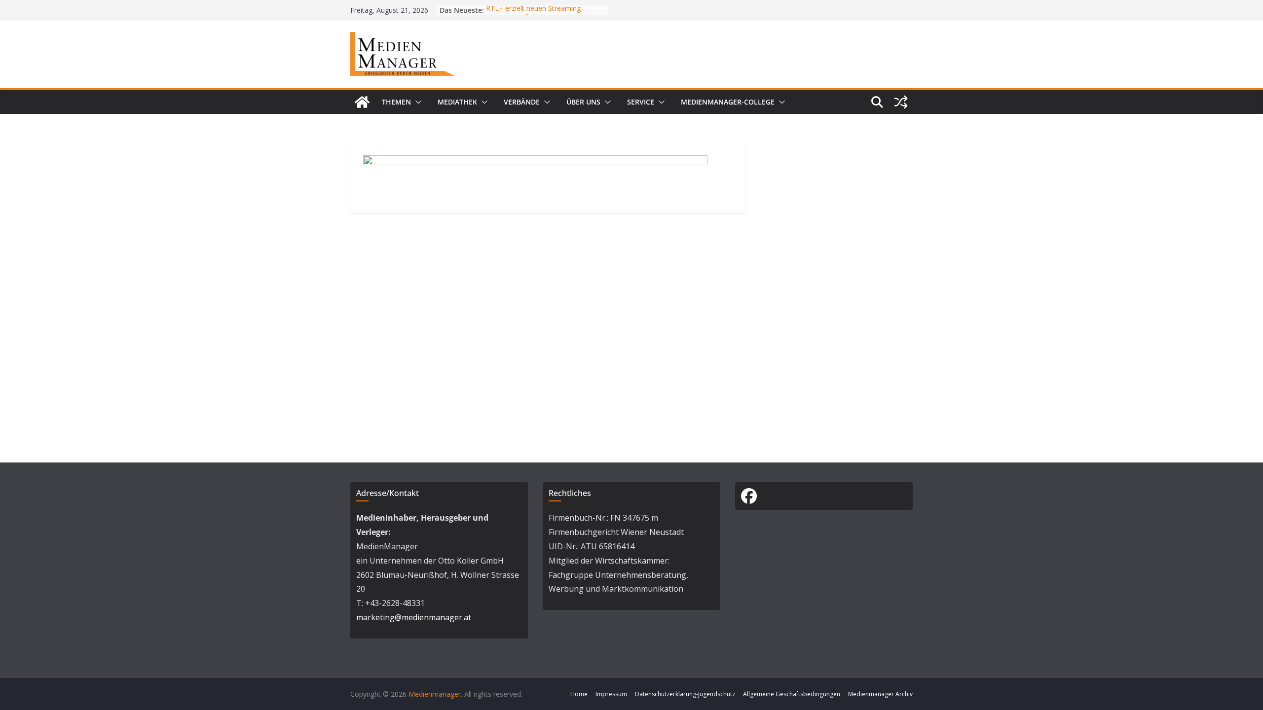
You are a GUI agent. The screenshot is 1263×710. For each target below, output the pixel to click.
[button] (416, 102)
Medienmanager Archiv (880, 694)
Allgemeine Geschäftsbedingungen (791, 694)
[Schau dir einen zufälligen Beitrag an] (901, 102)
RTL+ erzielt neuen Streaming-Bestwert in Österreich (534, 15)
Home (579, 694)
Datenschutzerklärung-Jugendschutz (685, 694)
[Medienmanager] (362, 102)
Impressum (611, 694)
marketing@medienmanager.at (413, 617)
